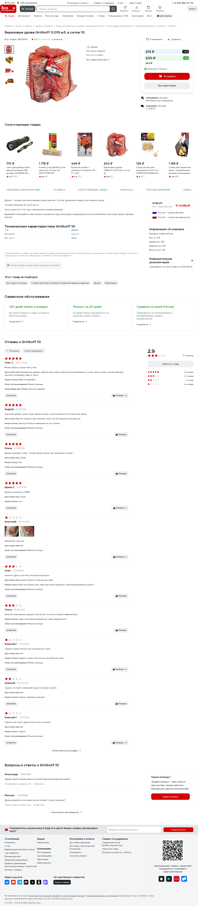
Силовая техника (85, 16)
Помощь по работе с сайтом (116, 852)
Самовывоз (75, 852)
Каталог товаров (13, 869)
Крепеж (38, 16)
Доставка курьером (80, 842)
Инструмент (24, 16)
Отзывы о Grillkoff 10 (23, 342)
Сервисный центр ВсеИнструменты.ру (112, 844)
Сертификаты (12, 853)
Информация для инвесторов (20, 849)
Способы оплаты (78, 855)
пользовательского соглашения (102, 896)
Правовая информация (16, 860)
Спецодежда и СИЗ (118, 16)
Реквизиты (10, 842)
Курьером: (151, 105)
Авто (149, 16)
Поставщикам (44, 852)
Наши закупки (44, 862)
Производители (12, 856)
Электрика (67, 16)
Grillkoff (157, 203)
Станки (101, 16)
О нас (7, 846)
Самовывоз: (152, 97)
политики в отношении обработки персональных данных (56, 896)
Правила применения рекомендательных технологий (21, 865)
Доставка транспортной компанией (82, 847)
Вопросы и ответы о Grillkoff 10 (32, 765)
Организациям (44, 855)
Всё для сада (52, 16)
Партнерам (42, 859)
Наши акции (43, 842)
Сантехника (137, 16)
